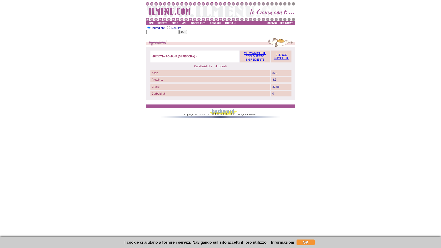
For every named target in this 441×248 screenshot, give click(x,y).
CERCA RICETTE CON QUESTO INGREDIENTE (255, 56)
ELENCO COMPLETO (281, 56)
